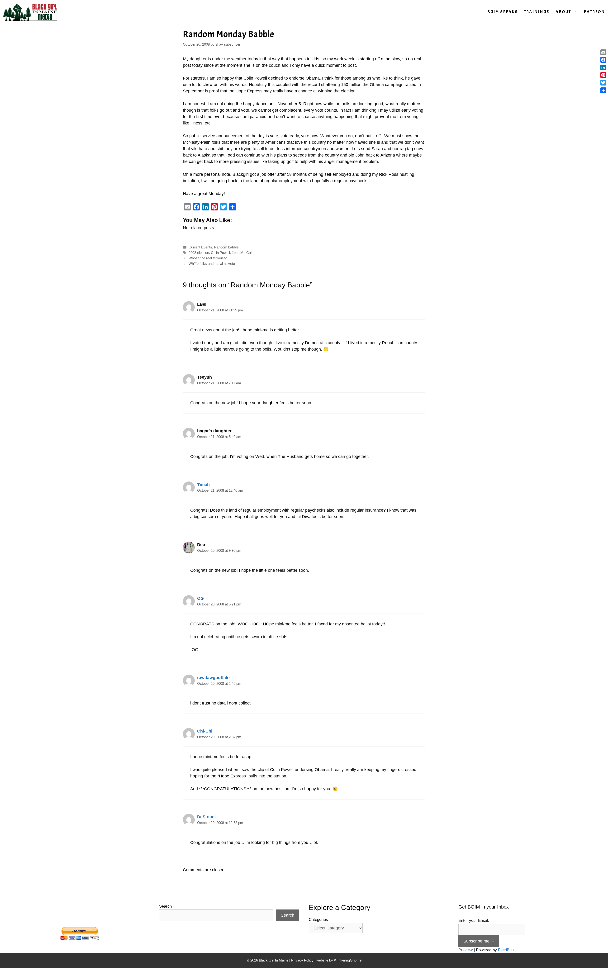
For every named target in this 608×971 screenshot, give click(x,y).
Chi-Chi (204, 731)
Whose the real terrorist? (208, 258)
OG (200, 598)
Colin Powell (220, 253)
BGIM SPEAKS (502, 11)
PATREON (594, 11)
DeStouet (206, 816)
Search (165, 906)
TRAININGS (536, 11)
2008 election (199, 253)
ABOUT (563, 11)
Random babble (226, 247)
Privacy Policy (302, 960)
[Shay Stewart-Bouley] (31, 12)
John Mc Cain (242, 253)
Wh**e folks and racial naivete (212, 264)
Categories (318, 919)
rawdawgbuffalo (213, 677)
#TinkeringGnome (347, 960)
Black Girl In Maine (274, 960)
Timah (203, 484)
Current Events (200, 247)
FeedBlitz (506, 950)
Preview (465, 950)
